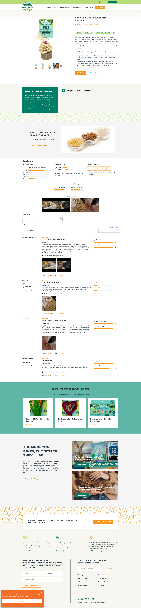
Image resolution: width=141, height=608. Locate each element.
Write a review (94, 24)
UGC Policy (101, 585)
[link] (82, 24)
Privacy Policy (82, 578)
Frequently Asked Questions (79, 90)
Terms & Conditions (104, 582)
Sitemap (80, 575)
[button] (41, 592)
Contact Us (102, 575)
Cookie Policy (16, 605)
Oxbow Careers (82, 582)
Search (103, 2)
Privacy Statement (26, 605)
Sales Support (82, 585)
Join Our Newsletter (31, 585)
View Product (30, 425)
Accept (22, 601)
